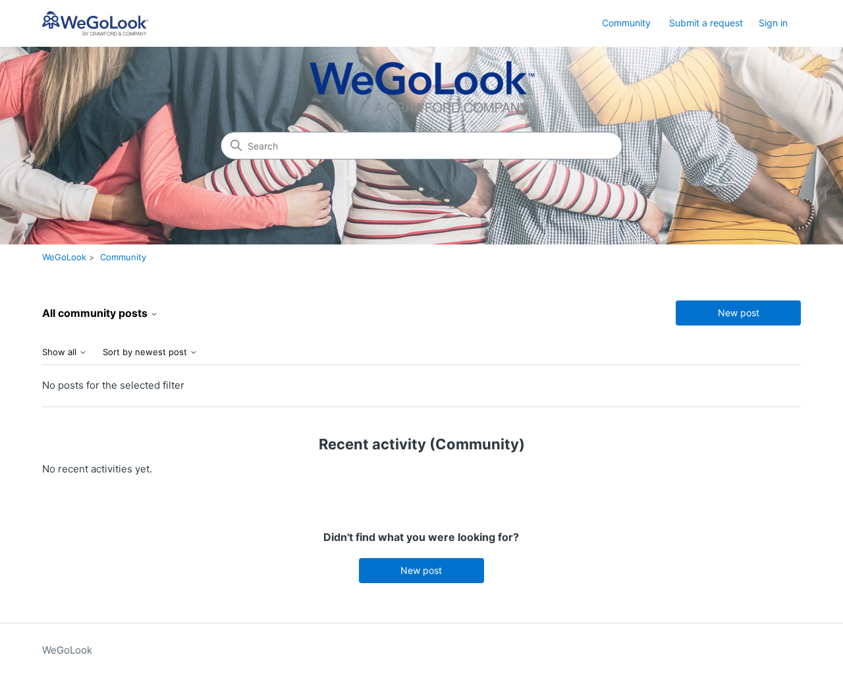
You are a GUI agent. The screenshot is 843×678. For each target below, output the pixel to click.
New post (738, 312)
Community (626, 22)
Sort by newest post (146, 352)
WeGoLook (64, 257)
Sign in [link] (773, 22)
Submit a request (706, 22)
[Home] (95, 23)
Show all (60, 352)
